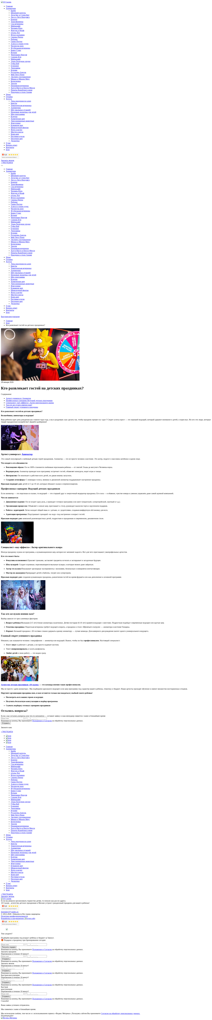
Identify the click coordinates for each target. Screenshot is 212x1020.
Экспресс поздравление (21, 77)
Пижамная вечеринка (20, 86)
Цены (8, 94)
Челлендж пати (17, 46)
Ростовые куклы (18, 136)
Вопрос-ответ (11, 145)
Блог (8, 150)
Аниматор (27, 454)
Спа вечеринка (17, 24)
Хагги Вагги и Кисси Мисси (23, 88)
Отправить (6, 723)
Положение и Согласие (42, 721)
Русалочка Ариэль (18, 72)
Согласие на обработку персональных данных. (120, 1013)
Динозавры (15, 68)
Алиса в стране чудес (20, 44)
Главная (9, 6)
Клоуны (14, 116)
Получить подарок (9, 947)
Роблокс (14, 39)
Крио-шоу (15, 134)
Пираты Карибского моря (21, 90)
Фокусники (15, 123)
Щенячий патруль (18, 13)
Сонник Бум (16, 57)
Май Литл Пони (17, 75)
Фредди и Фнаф (17, 30)
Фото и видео (16, 130)
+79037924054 (7, 163)
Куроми (14, 70)
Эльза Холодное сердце (20, 61)
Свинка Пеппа (17, 37)
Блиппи (14, 19)
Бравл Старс (16, 50)
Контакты (10, 147)
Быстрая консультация (10, 317)
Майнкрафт (15, 26)
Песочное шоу (17, 139)
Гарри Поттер (16, 41)
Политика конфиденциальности (14, 916)
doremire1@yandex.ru (9, 912)
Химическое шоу (18, 119)
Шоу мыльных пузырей (21, 110)
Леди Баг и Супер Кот (20, 15)
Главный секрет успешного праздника (22, 407)
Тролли (14, 83)
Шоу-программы (18, 114)
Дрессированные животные (22, 121)
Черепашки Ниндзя (19, 55)
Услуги (9, 99)
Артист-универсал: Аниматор (18, 398)
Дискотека (15, 141)
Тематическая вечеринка (21, 105)
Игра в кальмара (18, 35)
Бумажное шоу (17, 125)
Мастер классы (17, 132)
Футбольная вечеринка (20, 48)
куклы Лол (15, 33)
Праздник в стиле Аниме (21, 92)
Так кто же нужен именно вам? (19, 405)
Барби (13, 11)
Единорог (15, 66)
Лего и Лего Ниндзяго (20, 17)
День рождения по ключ (21, 101)
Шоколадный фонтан (20, 128)
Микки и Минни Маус (20, 79)
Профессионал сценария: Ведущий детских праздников (29, 400)
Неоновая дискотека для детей (23, 112)
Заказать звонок (7, 160)
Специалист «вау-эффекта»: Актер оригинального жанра (30, 403)
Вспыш (14, 52)
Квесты (14, 103)
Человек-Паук (16, 28)
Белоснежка (16, 81)
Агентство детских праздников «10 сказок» (20, 685)
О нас (8, 143)
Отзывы (9, 97)
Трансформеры (17, 22)
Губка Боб (15, 64)
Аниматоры (11, 8)
